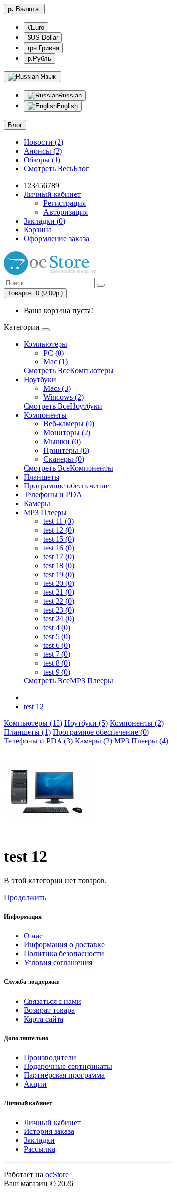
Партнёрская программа (64, 1075)
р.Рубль (39, 58)
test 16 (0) (58, 548)
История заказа (49, 1131)
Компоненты (45, 415)
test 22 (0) (58, 601)
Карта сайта (43, 1019)
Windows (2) (63, 397)
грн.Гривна (43, 48)
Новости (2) (43, 142)
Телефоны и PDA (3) (38, 741)
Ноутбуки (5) (86, 723)
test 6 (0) (56, 645)
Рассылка (39, 1149)
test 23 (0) (58, 610)
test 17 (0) (58, 556)
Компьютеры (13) (33, 723)
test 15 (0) (58, 539)
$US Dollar (43, 37)
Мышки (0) (62, 441)
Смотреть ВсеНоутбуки (63, 406)
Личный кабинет (52, 1122)
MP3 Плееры (45, 512)
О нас (33, 936)
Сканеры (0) (63, 459)
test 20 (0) (58, 583)
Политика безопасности (64, 953)
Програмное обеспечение (66, 486)
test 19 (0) (58, 574)
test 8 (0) (56, 663)
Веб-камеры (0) (68, 424)
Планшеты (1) (27, 732)
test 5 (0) (56, 636)
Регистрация (64, 203)
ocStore (57, 1174)
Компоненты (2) (137, 723)
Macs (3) (57, 388)
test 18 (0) (58, 565)
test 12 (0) (58, 530)
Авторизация (65, 212)
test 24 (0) (58, 618)
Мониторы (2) (66, 432)
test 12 (34, 706)
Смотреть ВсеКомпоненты (68, 468)
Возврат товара (49, 1010)
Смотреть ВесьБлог (56, 168)
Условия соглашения (58, 962)
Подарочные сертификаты (68, 1066)
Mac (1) (55, 361)
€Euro (36, 27)
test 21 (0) (58, 592)
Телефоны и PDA (53, 494)
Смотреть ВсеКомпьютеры (69, 370)
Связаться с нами (52, 1001)
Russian (70, 95)
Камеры (37, 503)
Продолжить (25, 897)
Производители (50, 1057)
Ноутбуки (40, 379)
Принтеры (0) (66, 450)
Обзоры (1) (42, 160)
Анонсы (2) (43, 151)
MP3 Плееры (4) (141, 741)
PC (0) (53, 353)
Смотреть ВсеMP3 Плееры (68, 681)
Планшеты (41, 477)
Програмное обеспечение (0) (101, 732)
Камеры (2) (93, 741)
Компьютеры (45, 344)
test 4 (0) (56, 627)
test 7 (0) (56, 654)
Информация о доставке (64, 944)
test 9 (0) (56, 672)
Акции (35, 1084)
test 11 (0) (58, 521)
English (67, 106)
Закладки (39, 1140)
